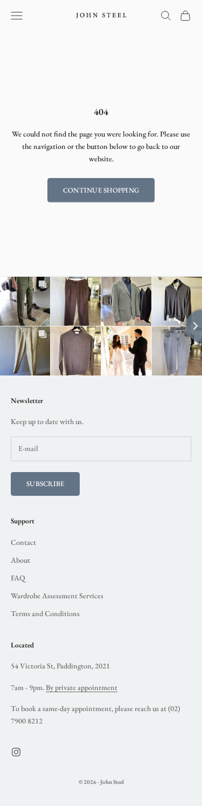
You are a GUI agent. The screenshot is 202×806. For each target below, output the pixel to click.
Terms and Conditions (45, 613)
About (20, 560)
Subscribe (45, 483)
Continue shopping (101, 190)
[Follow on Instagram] (16, 752)
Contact (23, 542)
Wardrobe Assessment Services (57, 595)
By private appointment (81, 687)
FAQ (18, 578)
